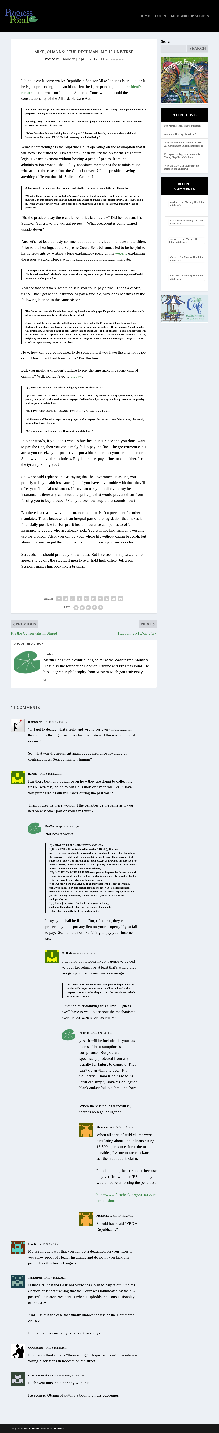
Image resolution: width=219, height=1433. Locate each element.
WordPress (58, 1428)
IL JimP (32, 773)
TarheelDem (35, 1277)
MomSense (102, 1127)
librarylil (173, 220)
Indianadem (35, 721)
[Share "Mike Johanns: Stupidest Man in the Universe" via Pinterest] (86, 598)
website (121, 253)
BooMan (68, 59)
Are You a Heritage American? (180, 134)
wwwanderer (35, 1347)
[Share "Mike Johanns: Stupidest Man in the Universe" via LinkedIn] (93, 598)
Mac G (32, 1244)
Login (160, 16)
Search (166, 41)
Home (144, 16)
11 (103, 59)
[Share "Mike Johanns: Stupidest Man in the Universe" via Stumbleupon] (107, 598)
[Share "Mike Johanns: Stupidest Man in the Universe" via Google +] (72, 598)
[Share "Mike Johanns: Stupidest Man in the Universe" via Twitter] (65, 598)
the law (76, 376)
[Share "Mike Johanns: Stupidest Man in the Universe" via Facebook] (59, 598)
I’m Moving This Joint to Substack (182, 126)
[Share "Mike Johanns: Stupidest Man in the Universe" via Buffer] (100, 598)
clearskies (173, 239)
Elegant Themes (31, 1428)
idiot (134, 81)
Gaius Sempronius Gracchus (44, 1375)
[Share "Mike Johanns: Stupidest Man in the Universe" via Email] (113, 598)
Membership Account (191, 16)
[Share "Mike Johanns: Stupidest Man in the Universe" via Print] (120, 598)
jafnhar (173, 257)
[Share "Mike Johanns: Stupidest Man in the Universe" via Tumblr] (79, 598)
